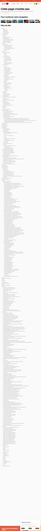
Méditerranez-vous (6, 131)
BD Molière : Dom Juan (8, 204)
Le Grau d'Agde (4, 126)
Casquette (6, 274)
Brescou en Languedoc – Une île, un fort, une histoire (12, 207)
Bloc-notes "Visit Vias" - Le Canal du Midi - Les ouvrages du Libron (14, 186)
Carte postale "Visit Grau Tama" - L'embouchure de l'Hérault (13, 230)
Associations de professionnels (9, 148)
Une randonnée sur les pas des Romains (9, 415)
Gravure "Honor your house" (8, 237)
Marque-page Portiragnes (8, 195)
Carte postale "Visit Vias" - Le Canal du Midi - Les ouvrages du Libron (14, 233)
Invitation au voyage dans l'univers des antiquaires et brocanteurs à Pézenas (14, 349)
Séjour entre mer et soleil (7, 305)
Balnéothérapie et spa (7, 83)
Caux (4, 450)
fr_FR (39, 1)
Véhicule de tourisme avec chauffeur (10, 138)
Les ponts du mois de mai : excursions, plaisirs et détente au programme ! (14, 387)
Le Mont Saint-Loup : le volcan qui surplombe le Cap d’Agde (12, 370)
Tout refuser (23, 528)
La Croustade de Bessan (7, 354)
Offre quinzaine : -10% (6, 297)
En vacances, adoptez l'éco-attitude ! (8, 344)
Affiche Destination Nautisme (8, 221)
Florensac (4, 452)
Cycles (5, 66)
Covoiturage (6, 141)
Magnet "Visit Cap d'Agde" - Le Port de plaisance (11, 269)
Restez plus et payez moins (8, 47)
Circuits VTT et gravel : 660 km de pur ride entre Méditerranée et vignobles (14, 336)
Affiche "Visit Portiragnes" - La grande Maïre (10, 218)
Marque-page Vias (7, 196)
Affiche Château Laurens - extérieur (9, 225)
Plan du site (4, 280)
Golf (5, 65)
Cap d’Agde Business (6, 115)
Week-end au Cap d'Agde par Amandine (9, 433)
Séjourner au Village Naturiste (7, 143)
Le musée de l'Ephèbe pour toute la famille (9, 371)
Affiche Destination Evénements (9, 224)
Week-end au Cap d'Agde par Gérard (8, 437)
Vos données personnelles (6, 465)
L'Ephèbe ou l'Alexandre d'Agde (8, 350)
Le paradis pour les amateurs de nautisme (9, 375)
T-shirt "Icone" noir (7, 275)
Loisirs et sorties (5, 75)
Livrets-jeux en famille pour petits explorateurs (10, 389)
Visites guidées (5, 30)
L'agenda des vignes (6, 32)
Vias (3, 464)
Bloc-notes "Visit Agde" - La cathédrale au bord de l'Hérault (13, 184)
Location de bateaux (7, 57)
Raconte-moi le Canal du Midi (7, 431)
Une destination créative (7, 413)
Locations (4, 36)
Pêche (5, 61)
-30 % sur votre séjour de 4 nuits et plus (9, 288)
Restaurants (5, 107)
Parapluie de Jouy (7, 273)
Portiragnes (5, 460)
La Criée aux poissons (6, 353)
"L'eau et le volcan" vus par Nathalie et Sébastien (10, 427)
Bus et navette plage (7, 133)
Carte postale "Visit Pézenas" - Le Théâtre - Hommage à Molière (14, 232)
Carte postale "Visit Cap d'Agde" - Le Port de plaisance (12, 227)
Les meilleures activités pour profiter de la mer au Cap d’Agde (12, 381)
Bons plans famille (7, 49)
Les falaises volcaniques (6, 379)
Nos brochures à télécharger (6, 278)
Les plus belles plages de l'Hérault (8, 386)
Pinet (4, 458)
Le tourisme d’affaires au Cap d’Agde (8, 116)
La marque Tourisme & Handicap (8, 150)
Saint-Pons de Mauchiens (7, 461)
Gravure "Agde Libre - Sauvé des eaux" (10, 239)
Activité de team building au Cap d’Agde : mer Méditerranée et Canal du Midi (16, 118)
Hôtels (4, 35)
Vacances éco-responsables (7, 416)
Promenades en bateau (8, 59)
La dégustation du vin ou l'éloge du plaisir (9, 429)
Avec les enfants (5, 33)
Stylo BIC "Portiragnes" (7, 192)
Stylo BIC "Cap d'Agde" (7, 189)
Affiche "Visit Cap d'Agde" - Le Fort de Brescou (11, 212)
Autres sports (6, 74)
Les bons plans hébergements (8, 45)
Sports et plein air (6, 64)
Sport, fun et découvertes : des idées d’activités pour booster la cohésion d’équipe (16, 119)
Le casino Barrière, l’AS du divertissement (9, 367)
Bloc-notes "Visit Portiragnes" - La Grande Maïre (11, 187)
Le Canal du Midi (5, 364)
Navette (5, 137)
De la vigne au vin (6, 339)
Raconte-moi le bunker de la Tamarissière (9, 430)
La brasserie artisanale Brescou (8, 352)
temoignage (4, 426)
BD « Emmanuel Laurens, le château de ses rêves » (12, 201)
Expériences (4, 311)
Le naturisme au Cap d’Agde (7, 373)
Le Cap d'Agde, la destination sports (8, 365)
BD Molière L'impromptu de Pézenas (10, 200)
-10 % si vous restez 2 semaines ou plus (9, 287)
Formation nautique (7, 58)
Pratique (3, 43)
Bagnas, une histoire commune (9, 208)
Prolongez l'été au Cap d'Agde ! (8, 302)
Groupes (3, 277)
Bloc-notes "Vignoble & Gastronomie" (10, 188)
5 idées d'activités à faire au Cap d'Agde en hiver (10, 316)
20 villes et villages (5, 123)
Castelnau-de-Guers (6, 449)
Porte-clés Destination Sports (8, 262)
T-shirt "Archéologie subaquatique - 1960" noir (11, 276)
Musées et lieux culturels (8, 87)
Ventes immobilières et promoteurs (9, 145)
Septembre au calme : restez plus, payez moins (10, 309)
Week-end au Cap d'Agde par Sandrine (9, 438)
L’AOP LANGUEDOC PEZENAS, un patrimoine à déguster (12, 351)
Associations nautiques (7, 63)
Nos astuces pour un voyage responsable (9, 157)
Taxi (5, 136)
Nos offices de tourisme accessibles (8, 151)
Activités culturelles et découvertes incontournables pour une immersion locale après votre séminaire (19, 120)
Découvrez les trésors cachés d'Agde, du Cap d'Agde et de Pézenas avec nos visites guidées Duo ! (18, 342)
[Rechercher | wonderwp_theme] (39, 4)
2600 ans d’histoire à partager (7, 313)
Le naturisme (5, 372)
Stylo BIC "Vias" (6, 191)
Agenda (26, 3)
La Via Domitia (5, 360)
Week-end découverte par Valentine (8, 442)
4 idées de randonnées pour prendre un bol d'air (10, 315)
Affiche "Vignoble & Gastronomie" (9, 219)
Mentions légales (4, 282)
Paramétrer (30, 528)
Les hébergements (5, 34)
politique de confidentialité (32, 526)
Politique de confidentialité (6, 285)
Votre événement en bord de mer (8, 111)
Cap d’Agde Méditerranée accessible (35, 4)
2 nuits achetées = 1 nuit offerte (8, 289)
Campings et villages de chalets (8, 39)
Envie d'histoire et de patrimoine (8, 345)
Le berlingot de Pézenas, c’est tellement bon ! (10, 363)
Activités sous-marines (7, 60)
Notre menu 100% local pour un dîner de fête (10, 392)
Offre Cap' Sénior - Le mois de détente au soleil (10, 292)
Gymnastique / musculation (8, 72)
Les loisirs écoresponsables (7, 162)
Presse (3, 284)
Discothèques (6, 79)
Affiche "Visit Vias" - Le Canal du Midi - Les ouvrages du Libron (13, 217)
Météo (3, 279)
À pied (5, 53)
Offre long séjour (5, 293)
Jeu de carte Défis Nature (8, 272)
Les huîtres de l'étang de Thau (7, 380)
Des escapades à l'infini (6, 343)
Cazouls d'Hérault (6, 451)
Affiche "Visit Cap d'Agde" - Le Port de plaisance (11, 211)
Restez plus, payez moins (7, 304)
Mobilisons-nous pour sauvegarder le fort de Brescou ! (11, 390)
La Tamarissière (4, 127)
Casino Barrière (6, 77)
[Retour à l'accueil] (5, 4)
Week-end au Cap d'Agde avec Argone (9, 432)
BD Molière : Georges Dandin (8, 203)
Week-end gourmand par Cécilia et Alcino (9, 443)
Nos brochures (5, 142)
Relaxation (6, 84)
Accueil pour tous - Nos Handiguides (8, 152)
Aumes (4, 447)
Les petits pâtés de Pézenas (7, 383)
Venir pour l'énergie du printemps (8, 418)
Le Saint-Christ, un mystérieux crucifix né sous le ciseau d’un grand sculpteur (14, 376)
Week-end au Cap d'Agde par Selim (8, 440)
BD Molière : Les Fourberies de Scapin (10, 205)
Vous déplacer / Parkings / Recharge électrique (10, 132)
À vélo (5, 54)
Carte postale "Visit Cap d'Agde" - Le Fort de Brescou (12, 228)
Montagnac (5, 454)
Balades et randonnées (6, 52)
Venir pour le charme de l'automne (8, 420)
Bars (4, 108)
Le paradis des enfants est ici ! (7, 374)
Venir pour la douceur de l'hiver (8, 419)
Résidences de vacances (7, 37)
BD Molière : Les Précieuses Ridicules (10, 202)
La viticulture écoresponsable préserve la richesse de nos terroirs (13, 361)
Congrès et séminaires (5, 110)
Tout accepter (37, 528)
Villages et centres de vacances (8, 40)
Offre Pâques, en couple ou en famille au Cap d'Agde (11, 296)
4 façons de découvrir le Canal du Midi (9, 314)
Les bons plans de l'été (7, 46)
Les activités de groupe (6, 117)
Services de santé (7, 146)
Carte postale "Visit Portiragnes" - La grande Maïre (11, 234)
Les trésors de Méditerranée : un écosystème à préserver (12, 388)
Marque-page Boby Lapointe (8, 198)
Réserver (31, 3)
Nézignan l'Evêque (6, 455)
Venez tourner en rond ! (6, 417)
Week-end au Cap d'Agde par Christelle (9, 435)
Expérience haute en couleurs (7, 428)
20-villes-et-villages (5, 444)
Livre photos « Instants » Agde (8, 209)
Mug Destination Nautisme (8, 259)
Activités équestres (7, 69)
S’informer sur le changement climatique (9, 160)
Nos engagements (6, 156)
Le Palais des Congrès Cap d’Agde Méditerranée (10, 114)
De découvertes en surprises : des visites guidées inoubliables (12, 338)
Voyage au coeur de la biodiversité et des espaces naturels (12, 425)
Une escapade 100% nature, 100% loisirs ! (9, 414)
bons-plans (3, 286)
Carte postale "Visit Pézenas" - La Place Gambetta (11, 231)
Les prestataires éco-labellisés (7, 159)
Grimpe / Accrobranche (8, 68)
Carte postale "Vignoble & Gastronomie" (10, 235)
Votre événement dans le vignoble (8, 113)
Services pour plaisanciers (8, 147)
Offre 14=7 (4, 291)
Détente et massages (7, 82)
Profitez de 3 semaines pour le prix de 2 (9, 301)
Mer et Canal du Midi (6, 56)
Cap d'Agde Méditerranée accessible (7, 149)
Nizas (4, 456)
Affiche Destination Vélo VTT (8, 223)
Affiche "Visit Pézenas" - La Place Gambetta (10, 215)
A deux (5, 50)
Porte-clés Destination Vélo (8, 263)
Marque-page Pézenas (7, 194)
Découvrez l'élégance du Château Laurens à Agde (11, 340)
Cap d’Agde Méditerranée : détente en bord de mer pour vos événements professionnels (18, 122)
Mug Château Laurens (7, 261)
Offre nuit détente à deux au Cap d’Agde (9, 294)
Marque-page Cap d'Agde (8, 193)
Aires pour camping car (6, 41)
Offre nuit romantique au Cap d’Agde (8, 295)
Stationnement (6, 139)
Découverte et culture (6, 85)
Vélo (5, 134)
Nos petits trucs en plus (6, 153)
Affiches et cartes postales (7, 210)
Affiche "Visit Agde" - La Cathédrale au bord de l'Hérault (12, 213)
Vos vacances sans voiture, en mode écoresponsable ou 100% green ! (13, 158)
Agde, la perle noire (5, 125)
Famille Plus (5, 347)
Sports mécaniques (7, 73)
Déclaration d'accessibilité (6, 283)
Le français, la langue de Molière (8, 368)
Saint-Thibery (5, 462)
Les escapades (5, 31)
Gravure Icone (6, 238)
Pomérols (4, 459)
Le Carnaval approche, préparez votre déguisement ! (11, 366)
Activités (3, 51)
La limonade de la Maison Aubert (8, 356)
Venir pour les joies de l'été (7, 421)
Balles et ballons (6, 67)
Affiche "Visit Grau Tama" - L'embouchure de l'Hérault (12, 214)
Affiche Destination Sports (8, 220)
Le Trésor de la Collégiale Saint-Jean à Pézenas (11, 206)
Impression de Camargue (7, 348)
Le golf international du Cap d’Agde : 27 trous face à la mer (12, 369)
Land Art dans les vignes (6, 362)
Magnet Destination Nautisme (9, 266)
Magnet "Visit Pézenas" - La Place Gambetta (11, 270)
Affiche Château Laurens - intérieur (9, 226)
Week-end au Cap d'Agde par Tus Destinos (9, 441)
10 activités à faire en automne (7, 312)
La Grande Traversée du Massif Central (9, 355)
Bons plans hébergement (7, 42)
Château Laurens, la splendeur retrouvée (10, 199)
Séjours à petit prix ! (6, 308)
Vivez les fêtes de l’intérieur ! (7, 422)
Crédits (3, 281)
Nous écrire (4, 164)
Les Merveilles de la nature (7, 382)
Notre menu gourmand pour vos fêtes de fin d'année (11, 393)
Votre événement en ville (7, 112)
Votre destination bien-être (7, 424)
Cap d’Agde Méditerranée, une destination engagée (36, 4)
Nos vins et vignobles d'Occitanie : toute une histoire (11, 391)
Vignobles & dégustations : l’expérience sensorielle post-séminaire (14, 121)
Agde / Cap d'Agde (6, 446)
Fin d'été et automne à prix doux (9, 48)
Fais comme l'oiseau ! (6, 346)
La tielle (4, 359)
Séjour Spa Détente (6, 307)
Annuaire (4, 144)
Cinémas (5, 80)
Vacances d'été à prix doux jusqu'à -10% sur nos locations (11, 310)
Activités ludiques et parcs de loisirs (9, 76)
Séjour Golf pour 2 (6, 306)
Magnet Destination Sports (8, 264)
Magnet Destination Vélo (8, 265)
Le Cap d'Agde (4, 124)
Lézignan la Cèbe (5, 453)
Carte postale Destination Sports (9, 236)
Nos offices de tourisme (6, 129)
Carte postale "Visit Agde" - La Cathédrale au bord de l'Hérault (13, 229)
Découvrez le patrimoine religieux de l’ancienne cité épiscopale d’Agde (14, 341)
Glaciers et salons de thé (7, 109)
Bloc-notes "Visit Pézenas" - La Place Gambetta (11, 185)
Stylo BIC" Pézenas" (7, 190)
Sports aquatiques (7, 71)
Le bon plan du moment (7, 290)
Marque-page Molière (7, 197)
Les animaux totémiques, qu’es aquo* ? (9, 377)
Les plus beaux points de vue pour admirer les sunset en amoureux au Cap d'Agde (15, 385)
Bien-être (4, 81)
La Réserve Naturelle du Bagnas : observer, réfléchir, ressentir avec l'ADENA (14, 357)
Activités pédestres (7, 70)
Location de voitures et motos (8, 135)
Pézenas (4, 457)
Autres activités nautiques (8, 62)
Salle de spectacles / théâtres (8, 78)
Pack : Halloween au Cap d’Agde (8, 300)
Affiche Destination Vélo (8, 222)
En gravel (5, 55)
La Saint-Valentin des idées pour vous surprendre (10, 358)
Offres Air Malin (5, 299)
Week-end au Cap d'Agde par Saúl (8, 439)
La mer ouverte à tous (6, 154)
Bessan (4, 448)
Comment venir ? (5, 130)
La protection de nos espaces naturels (9, 161)
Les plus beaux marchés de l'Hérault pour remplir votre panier (12, 384)
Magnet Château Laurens (8, 267)
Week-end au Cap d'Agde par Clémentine (9, 436)
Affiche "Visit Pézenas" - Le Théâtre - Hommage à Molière (13, 216)
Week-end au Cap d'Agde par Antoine (9, 434)
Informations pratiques (5, 128)
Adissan (4, 445)
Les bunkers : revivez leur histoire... (8, 378)
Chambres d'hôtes (6, 38)
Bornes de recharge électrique (9, 140)
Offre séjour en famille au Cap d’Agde (9, 298)
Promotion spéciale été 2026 (7, 303)
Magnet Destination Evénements (9, 271)
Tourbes (4, 463)
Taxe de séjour (5, 44)
